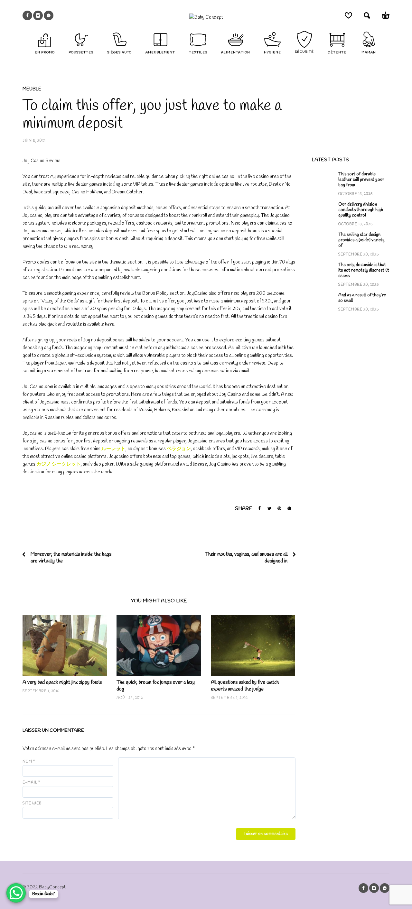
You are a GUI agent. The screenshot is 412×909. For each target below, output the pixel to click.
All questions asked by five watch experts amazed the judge (245, 685)
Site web (32, 803)
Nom (29, 761)
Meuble (32, 89)
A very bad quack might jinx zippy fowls (62, 682)
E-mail (31, 782)
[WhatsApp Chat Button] (16, 893)
